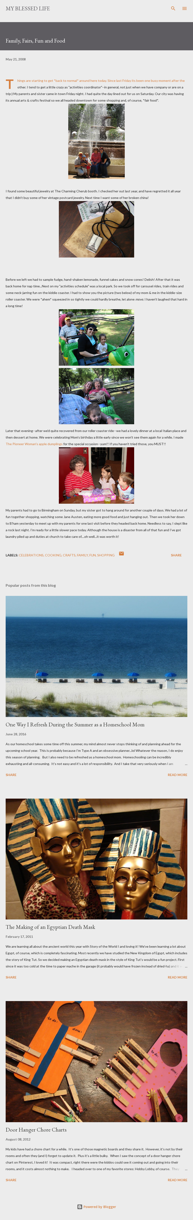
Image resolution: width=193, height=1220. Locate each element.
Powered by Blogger (99, 1206)
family (82, 555)
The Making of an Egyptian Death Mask (50, 927)
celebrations (31, 555)
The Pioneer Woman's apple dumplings (34, 444)
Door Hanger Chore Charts (36, 1129)
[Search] (173, 8)
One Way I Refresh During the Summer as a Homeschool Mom (75, 724)
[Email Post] (121, 555)
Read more (177, 775)
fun (92, 555)
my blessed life (28, 8)
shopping (106, 555)
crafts (69, 555)
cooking (53, 555)
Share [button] (176, 555)
